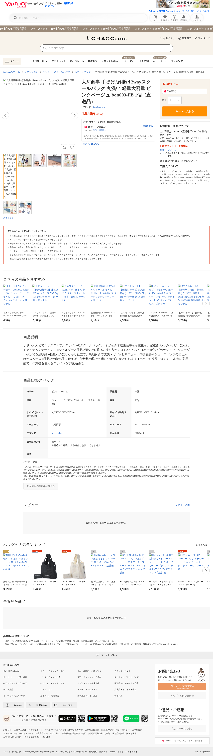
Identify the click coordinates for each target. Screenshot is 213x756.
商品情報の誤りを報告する (41, 486)
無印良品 (118, 696)
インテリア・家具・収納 (14, 696)
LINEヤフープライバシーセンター (71, 752)
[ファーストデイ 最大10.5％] (106, 28)
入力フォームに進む (182, 728)
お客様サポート (35, 730)
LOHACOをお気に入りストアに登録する (184, 741)
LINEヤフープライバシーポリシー (38, 752)
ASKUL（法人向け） (12, 737)
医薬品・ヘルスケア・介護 (126, 683)
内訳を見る (148, 126)
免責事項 (103, 752)
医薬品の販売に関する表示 (124, 733)
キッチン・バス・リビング (126, 677)
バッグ (46, 72)
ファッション (31, 72)
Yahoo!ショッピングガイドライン (124, 752)
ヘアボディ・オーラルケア (15, 683)
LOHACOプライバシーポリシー (115, 730)
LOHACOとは (20, 730)
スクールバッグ (62, 72)
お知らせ (7, 730)
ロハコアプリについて (33, 720)
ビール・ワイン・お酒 (50, 677)
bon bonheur (99, 107)
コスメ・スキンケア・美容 (52, 671)
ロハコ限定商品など (12, 671)
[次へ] (74, 115)
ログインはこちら (91, 144)
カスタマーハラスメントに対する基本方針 (64, 730)
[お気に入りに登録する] (72, 147)
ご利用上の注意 (92, 730)
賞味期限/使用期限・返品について (177, 161)
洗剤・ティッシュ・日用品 (89, 677)
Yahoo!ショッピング (12, 752)
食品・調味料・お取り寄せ (89, 671)
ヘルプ (206, 11)
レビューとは (183, 505)
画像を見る (8, 218)
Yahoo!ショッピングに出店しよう (183, 11)
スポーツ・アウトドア (87, 690)
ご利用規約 (137, 730)
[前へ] (5, 115)
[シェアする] (64, 147)
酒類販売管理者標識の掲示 (74, 733)
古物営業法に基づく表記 (99, 733)
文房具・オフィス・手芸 (125, 690)
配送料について (168, 149)
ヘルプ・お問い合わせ (182, 696)
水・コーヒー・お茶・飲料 (15, 677)
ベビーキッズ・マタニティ (52, 683)
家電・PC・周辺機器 (49, 696)
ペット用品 (8, 690)
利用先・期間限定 (99, 130)
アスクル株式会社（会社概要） (38, 737)
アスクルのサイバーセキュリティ (18, 733)
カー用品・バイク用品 (87, 696)
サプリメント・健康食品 (88, 683)
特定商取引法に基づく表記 (48, 733)
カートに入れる (184, 111)
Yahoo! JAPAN (156, 11)
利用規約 (93, 752)
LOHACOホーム (11, 72)
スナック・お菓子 (122, 671)
